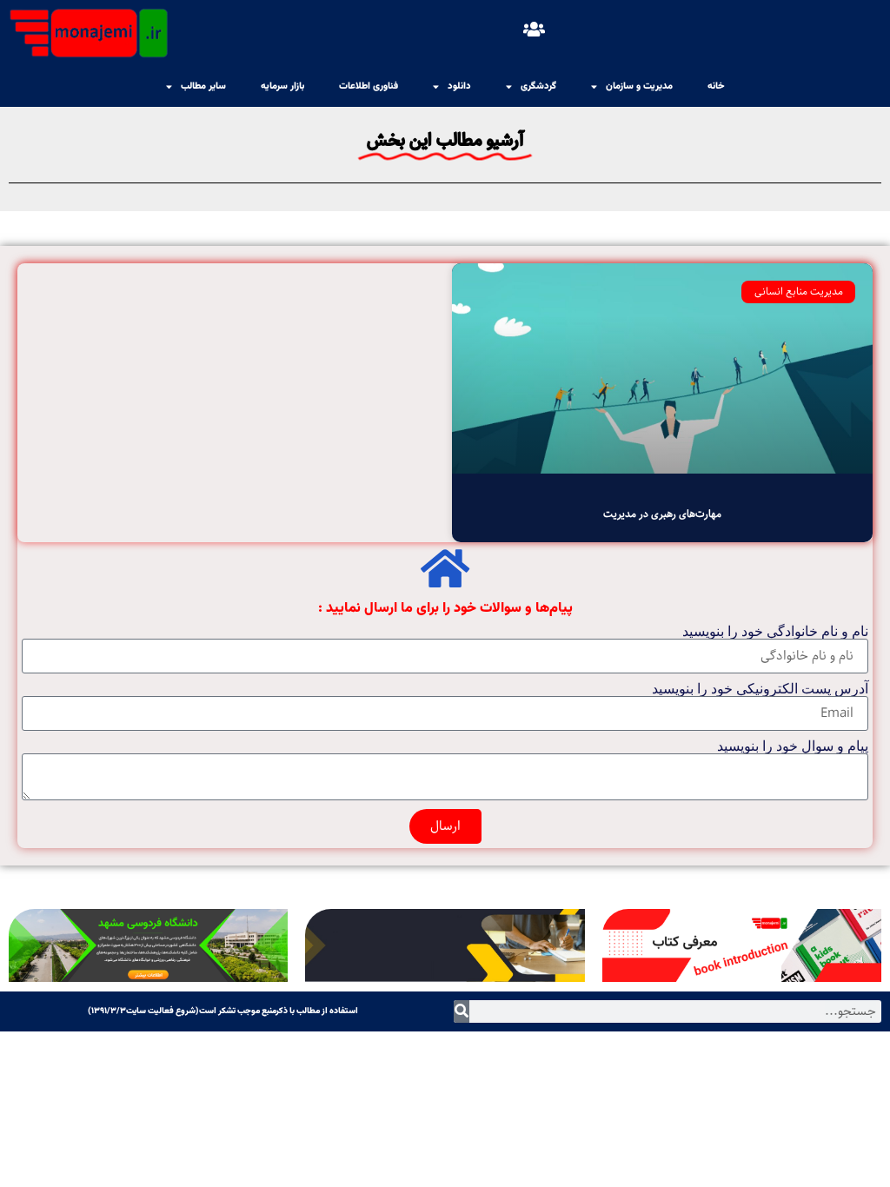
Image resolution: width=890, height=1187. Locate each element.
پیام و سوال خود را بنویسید (792, 746)
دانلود (459, 86)
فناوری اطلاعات (368, 86)
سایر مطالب (203, 86)
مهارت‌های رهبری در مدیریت (662, 514)
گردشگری (538, 86)
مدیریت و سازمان (639, 86)
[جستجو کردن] (461, 1011)
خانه (716, 86)
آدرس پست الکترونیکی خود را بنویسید (760, 689)
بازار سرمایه (282, 86)
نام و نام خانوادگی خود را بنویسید (775, 632)
